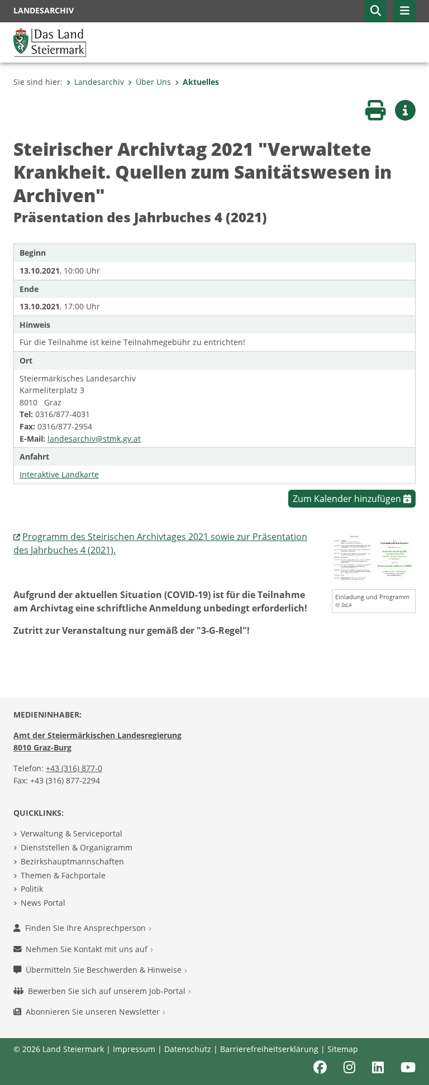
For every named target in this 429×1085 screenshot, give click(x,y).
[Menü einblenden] (404, 11)
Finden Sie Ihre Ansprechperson (86, 928)
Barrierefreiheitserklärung (269, 1049)
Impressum (134, 1049)
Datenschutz (187, 1049)
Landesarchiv (99, 82)
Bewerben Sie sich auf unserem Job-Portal (108, 991)
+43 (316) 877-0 (74, 768)
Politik (32, 888)
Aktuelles (201, 82)
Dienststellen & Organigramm (76, 847)
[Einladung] (374, 558)
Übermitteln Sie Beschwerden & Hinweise (105, 969)
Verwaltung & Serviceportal (71, 833)
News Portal (43, 902)
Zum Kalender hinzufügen (348, 499)
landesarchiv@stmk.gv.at (94, 438)
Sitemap (342, 1049)
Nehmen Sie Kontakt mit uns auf (88, 949)
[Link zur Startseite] (49, 41)
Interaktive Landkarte (59, 474)
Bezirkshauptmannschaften (72, 861)
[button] (375, 11)
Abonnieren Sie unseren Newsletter (94, 1011)
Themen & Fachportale (63, 875)
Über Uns (153, 82)
